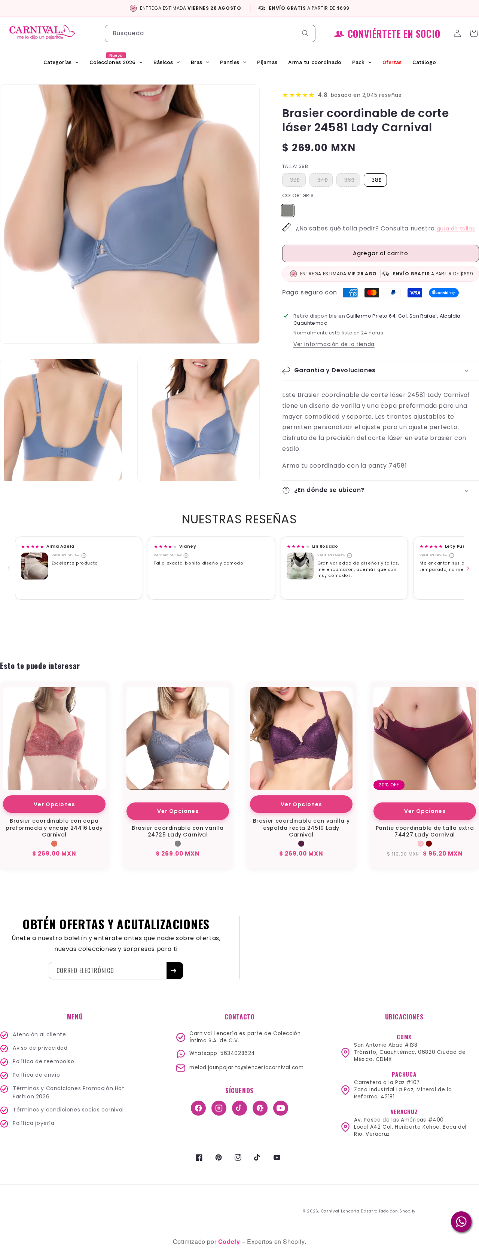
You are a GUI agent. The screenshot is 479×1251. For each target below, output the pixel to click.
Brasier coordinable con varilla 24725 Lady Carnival (178, 831)
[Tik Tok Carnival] (239, 1108)
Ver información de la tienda (334, 344)
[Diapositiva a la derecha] (469, 568)
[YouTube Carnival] (280, 1108)
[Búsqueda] (307, 33)
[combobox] (210, 33)
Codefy (230, 1241)
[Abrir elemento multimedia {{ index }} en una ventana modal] (34, 566)
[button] (380, 370)
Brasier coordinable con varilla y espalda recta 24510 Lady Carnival (301, 827)
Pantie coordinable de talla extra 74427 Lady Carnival (425, 831)
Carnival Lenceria (340, 1211)
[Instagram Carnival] (218, 1108)
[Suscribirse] (175, 970)
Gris (287, 208)
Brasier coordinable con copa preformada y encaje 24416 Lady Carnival (54, 827)
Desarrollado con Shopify (388, 1211)
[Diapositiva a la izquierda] (10, 568)
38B (377, 180)
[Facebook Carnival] (198, 1108)
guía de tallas (456, 228)
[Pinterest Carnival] (260, 1108)
